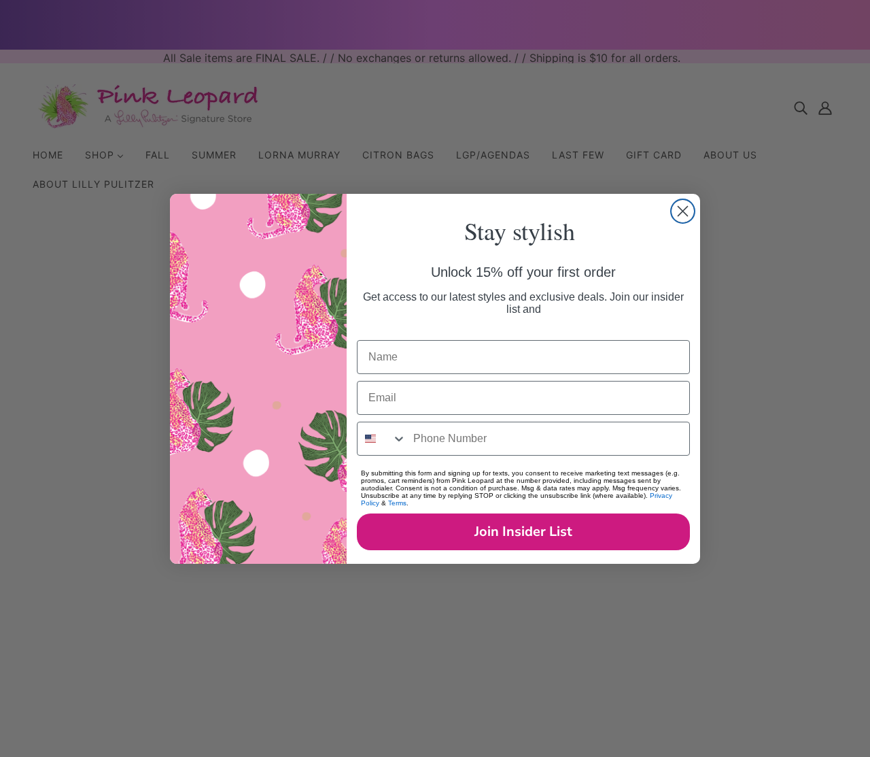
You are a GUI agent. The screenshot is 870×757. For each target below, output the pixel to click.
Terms (397, 503)
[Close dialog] (683, 211)
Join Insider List (523, 531)
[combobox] (382, 438)
